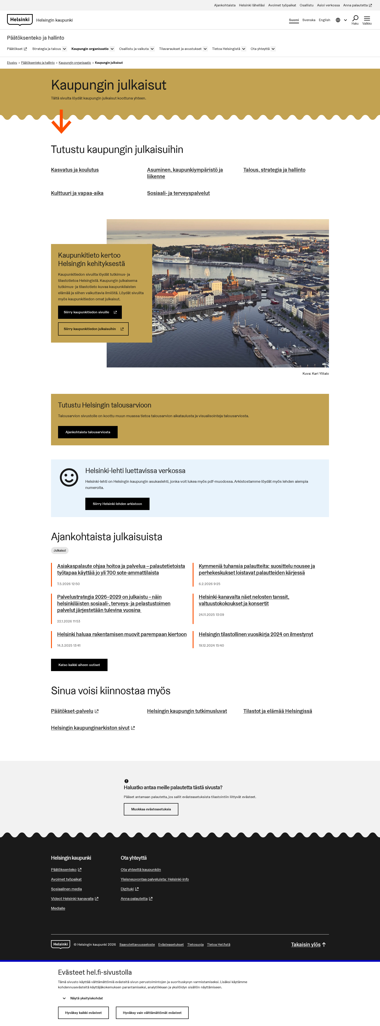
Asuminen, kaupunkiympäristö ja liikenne (185, 173)
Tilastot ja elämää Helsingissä (277, 711)
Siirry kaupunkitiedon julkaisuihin (96, 329)
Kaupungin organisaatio (75, 63)
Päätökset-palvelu (75, 711)
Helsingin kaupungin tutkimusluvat (187, 711)
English (324, 20)
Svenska (308, 20)
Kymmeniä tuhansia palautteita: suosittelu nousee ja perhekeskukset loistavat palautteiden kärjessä (257, 569)
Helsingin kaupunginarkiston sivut (93, 727)
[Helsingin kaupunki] (60, 944)
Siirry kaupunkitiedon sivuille (93, 312)
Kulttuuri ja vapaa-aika (77, 193)
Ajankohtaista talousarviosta (88, 432)
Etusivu (12, 63)
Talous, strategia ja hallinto (274, 169)
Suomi (294, 20)
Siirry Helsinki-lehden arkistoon (117, 503)
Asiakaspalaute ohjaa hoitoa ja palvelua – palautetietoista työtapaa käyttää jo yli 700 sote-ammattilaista (121, 569)
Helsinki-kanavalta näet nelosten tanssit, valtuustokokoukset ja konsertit (244, 600)
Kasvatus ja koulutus (75, 169)
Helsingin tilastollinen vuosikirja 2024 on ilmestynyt (256, 634)
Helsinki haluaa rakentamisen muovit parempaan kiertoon (121, 634)
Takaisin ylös (306, 944)
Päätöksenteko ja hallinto (38, 63)
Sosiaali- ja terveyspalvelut (178, 193)
